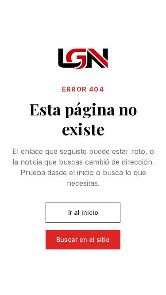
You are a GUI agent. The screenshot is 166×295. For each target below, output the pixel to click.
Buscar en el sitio (83, 239)
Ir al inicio (83, 212)
